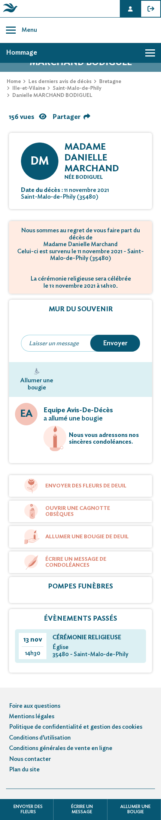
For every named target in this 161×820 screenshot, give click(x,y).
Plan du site (24, 769)
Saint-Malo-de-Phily (77, 88)
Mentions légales (31, 716)
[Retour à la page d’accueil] (9, 12)
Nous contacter (30, 759)
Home (14, 81)
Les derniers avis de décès (60, 81)
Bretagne (110, 81)
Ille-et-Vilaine (28, 88)
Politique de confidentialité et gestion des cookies (75, 727)
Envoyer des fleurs (28, 809)
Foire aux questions (34, 706)
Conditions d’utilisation (40, 738)
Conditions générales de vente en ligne (60, 748)
